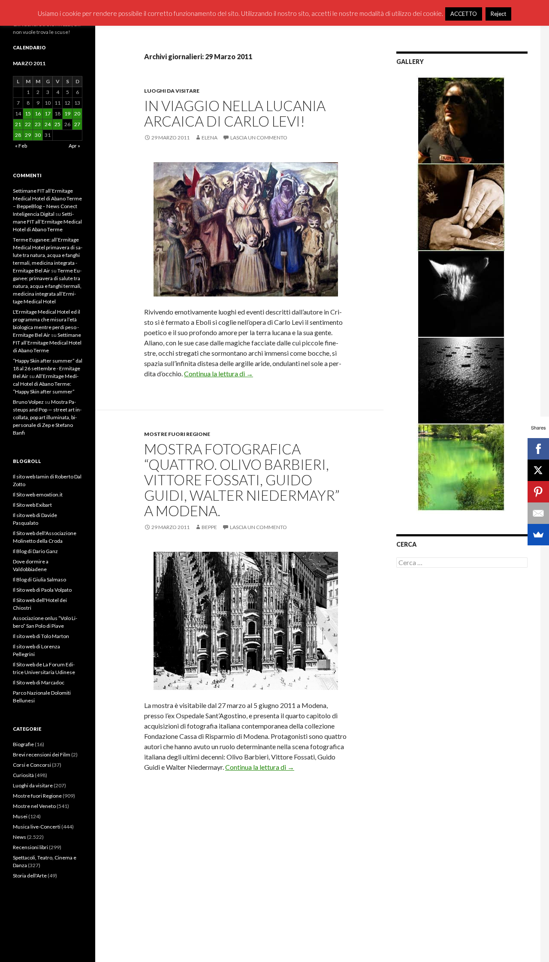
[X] (538, 470)
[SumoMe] (538, 534)
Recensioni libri (30, 847)
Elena (209, 137)
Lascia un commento (258, 137)
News (19, 837)
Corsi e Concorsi (32, 765)
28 (18, 135)
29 (28, 135)
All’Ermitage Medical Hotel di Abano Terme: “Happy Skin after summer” (45, 384)
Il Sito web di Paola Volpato (42, 590)
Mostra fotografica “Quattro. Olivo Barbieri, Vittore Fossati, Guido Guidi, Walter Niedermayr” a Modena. (242, 479)
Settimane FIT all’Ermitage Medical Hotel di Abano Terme (47, 222)
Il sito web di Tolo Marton (41, 636)
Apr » (74, 145)
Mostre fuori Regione (177, 434)
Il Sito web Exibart (32, 505)
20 (77, 113)
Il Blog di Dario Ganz (35, 551)
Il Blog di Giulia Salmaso (39, 579)
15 (28, 113)
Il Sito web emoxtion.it (38, 494)
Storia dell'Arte (30, 875)
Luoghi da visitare (171, 91)
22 (28, 124)
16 (38, 113)
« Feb (21, 145)
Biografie (23, 744)
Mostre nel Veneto (34, 806)
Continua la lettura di (218, 373)
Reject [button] (498, 13)
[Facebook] (538, 449)
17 (48, 113)
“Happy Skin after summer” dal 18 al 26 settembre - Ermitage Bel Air (47, 368)
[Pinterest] (538, 491)
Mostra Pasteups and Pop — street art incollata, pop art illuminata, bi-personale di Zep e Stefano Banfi (47, 417)
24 (48, 124)
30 (38, 135)
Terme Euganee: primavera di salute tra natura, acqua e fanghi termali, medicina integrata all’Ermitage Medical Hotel (47, 286)
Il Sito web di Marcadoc (38, 682)
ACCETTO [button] (463, 13)
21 (18, 124)
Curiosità (23, 775)
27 (77, 124)
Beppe (209, 527)
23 (38, 124)
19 (67, 113)
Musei (20, 816)
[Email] (538, 513)
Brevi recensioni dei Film (41, 754)
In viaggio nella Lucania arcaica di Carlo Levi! (235, 113)
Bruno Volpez (28, 402)
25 (57, 124)
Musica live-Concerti (36, 826)
